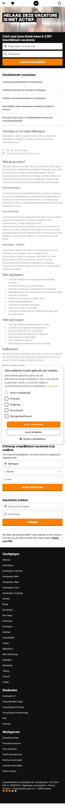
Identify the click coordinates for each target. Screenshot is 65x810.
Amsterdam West (10, 582)
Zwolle (5, 682)
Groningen (7, 626)
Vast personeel (9, 749)
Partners (6, 723)
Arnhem (6, 598)
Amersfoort (7, 565)
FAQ (4, 718)
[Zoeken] (60, 3)
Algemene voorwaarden (34, 785)
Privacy (51, 785)
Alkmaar (6, 559)
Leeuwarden (8, 637)
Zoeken (32, 522)
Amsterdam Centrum (12, 571)
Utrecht (6, 676)
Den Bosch (7, 609)
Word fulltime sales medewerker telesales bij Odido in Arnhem (28, 108)
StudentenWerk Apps (12, 701)
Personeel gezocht (11, 743)
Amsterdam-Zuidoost (12, 593)
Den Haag (7, 615)
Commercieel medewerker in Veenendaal (22, 82)
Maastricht (7, 648)
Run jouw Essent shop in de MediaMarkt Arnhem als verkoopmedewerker (27, 119)
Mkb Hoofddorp (10, 654)
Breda (5, 604)
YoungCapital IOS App (13, 707)
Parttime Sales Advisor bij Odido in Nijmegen (24, 90)
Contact (6, 788)
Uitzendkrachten (10, 737)
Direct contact (9, 771)
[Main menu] (3, 3)
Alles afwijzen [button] (33, 432)
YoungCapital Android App (15, 712)
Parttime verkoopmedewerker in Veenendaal (24, 98)
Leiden (5, 643)
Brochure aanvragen (12, 760)
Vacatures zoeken (33, 62)
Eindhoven (7, 621)
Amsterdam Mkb (10, 576)
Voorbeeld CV (9, 696)
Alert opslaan (32, 487)
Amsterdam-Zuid (10, 587)
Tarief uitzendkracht (12, 754)
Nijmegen (7, 659)
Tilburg (5, 671)
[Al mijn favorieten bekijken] (12, 3)
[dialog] (32, 405)
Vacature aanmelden (12, 765)
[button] (32, 439)
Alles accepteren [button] (33, 424)
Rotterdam (7, 665)
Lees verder (52, 385)
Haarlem (6, 632)
